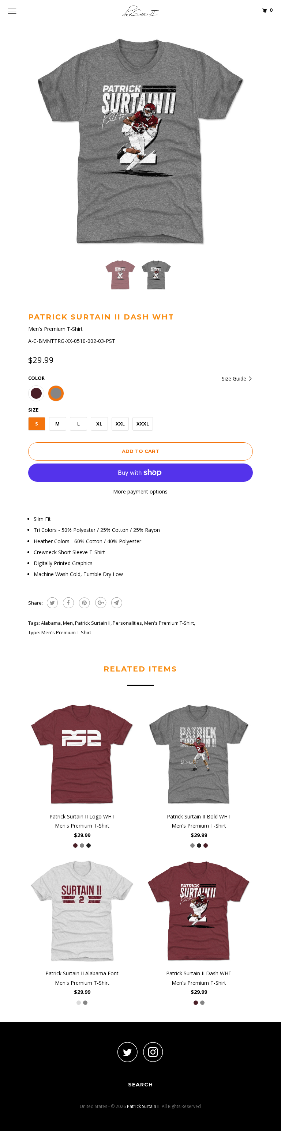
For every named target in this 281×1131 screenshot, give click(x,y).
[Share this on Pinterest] (83, 602)
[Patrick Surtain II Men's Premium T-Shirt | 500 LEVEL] (140, 141)
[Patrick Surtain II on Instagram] (153, 1052)
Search (140, 1084)
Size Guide (235, 378)
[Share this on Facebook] (67, 602)
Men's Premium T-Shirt (169, 623)
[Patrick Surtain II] (140, 11)
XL (99, 423)
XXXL (142, 423)
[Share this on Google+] (99, 602)
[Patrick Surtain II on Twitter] (128, 1052)
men (68, 623)
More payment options (140, 491)
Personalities (127, 623)
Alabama (51, 623)
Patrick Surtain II (92, 623)
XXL (120, 423)
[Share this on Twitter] (51, 602)
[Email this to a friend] (115, 602)
